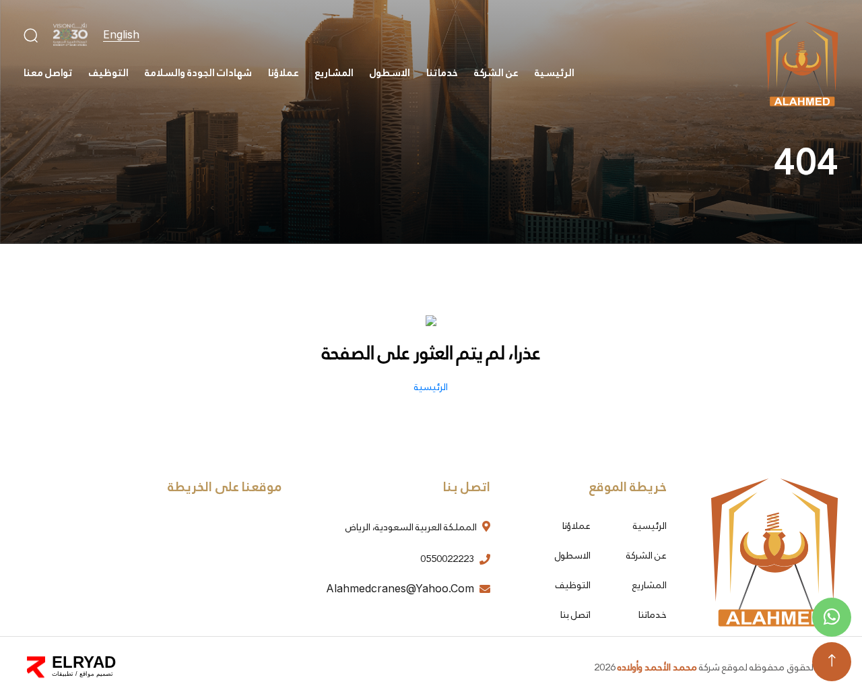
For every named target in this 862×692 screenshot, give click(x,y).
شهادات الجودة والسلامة (198, 72)
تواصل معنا (48, 72)
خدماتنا (442, 72)
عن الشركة (496, 72)
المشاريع (334, 72)
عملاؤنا (283, 72)
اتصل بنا (575, 614)
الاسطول (390, 72)
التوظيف (109, 72)
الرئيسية (554, 72)
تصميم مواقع (96, 673)
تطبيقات (62, 673)
